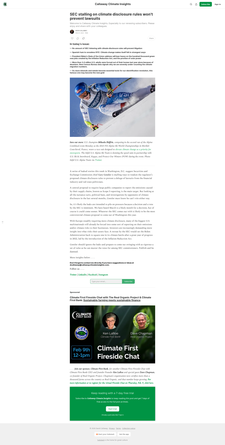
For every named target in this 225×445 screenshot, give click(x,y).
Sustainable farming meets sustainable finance (112, 300)
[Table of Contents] (2, 222)
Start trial (112, 408)
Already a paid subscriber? (113, 415)
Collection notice (128, 428)
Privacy (112, 428)
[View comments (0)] (77, 38)
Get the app (124, 434)
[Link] (66, 44)
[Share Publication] (196, 4)
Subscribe (205, 4)
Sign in (218, 4)
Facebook (92, 274)
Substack (100, 440)
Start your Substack (106, 434)
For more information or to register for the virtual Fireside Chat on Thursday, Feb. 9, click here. (112, 381)
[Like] (72, 38)
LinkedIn (82, 274)
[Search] (191, 4)
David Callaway (81, 30)
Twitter (98, 160)
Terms (118, 428)
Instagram (103, 274)
